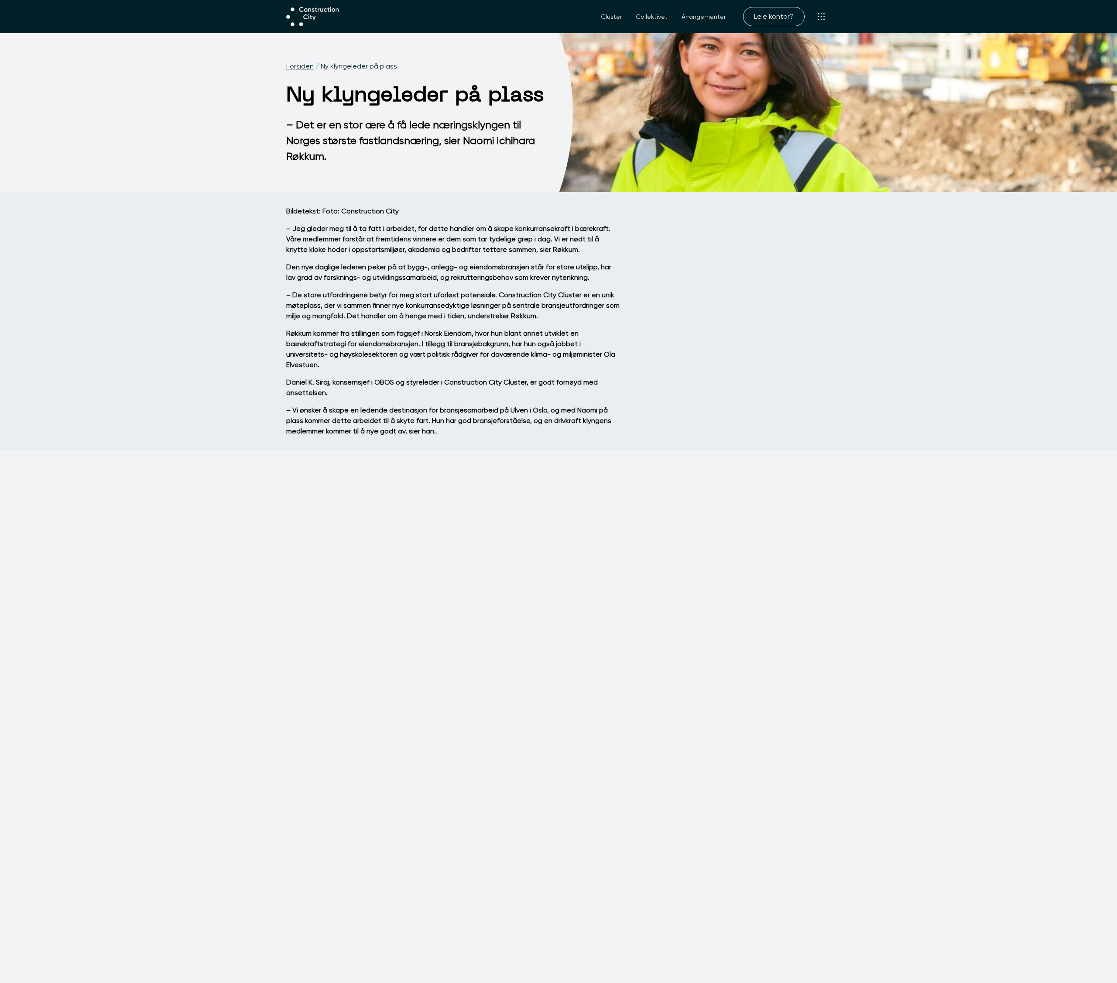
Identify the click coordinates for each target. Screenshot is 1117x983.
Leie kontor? (774, 16)
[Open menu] (821, 16)
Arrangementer (704, 16)
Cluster (611, 16)
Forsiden (300, 66)
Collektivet (652, 16)
